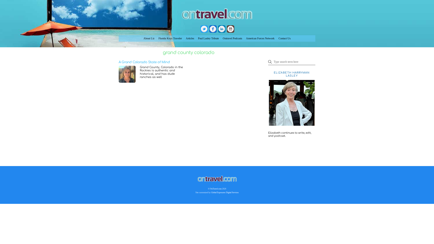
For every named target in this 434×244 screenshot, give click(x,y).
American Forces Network (260, 38)
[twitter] (204, 28)
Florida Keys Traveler (170, 38)
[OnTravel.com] (217, 20)
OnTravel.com (216, 189)
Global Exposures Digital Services (225, 192)
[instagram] (230, 28)
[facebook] (213, 28)
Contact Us (285, 38)
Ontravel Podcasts (232, 38)
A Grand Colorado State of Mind (144, 62)
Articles (190, 38)
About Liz (148, 38)
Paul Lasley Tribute (208, 38)
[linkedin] (221, 28)
